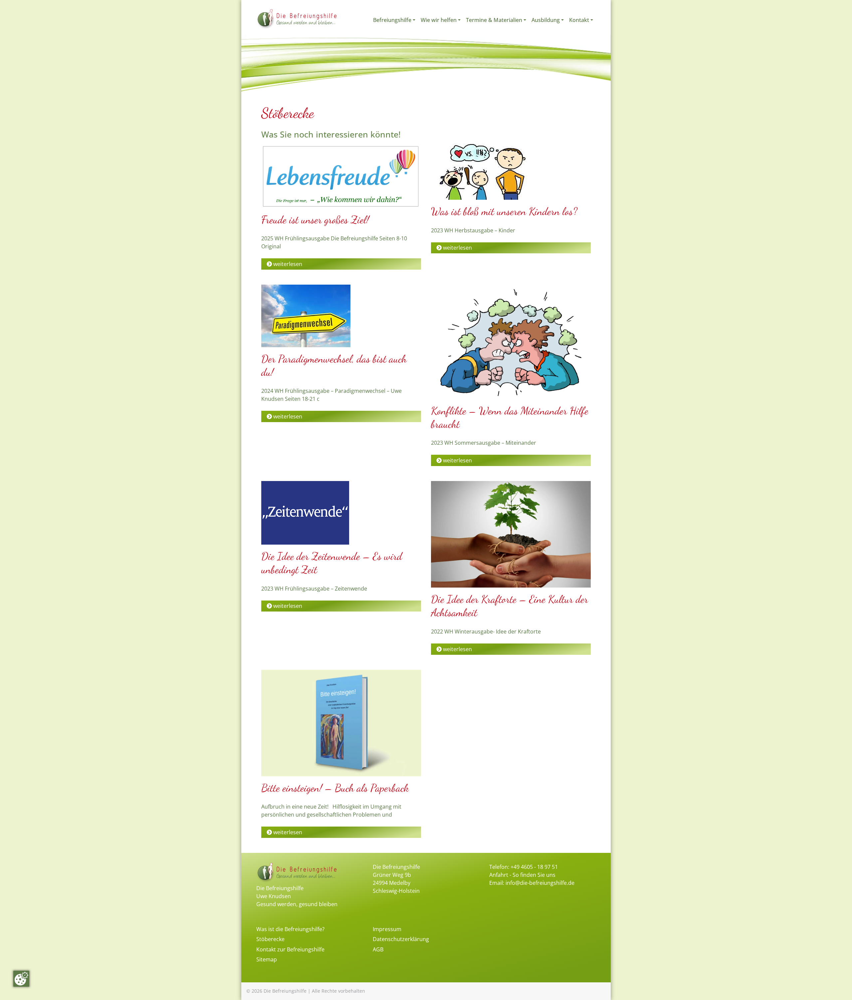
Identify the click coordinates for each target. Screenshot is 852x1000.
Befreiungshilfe (392, 20)
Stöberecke (270, 939)
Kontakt (579, 20)
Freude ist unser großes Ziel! (315, 219)
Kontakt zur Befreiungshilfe (290, 949)
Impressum (387, 929)
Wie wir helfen (439, 20)
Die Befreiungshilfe (285, 991)
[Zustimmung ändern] (21, 979)
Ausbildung (546, 20)
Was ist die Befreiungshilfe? (290, 929)
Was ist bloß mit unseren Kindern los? (504, 211)
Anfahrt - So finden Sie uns (522, 874)
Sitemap (266, 959)
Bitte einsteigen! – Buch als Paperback (335, 788)
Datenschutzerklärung (401, 939)
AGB (378, 949)
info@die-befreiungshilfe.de (540, 882)
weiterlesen (287, 264)
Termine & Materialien (494, 20)
